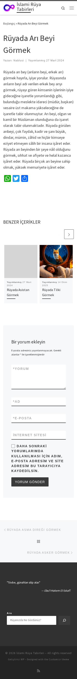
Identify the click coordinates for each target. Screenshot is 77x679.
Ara (9, 613)
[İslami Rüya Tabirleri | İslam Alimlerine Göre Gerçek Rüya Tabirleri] (9, 7)
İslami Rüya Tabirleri (30, 653)
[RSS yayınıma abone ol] (38, 670)
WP (22, 659)
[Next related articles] (69, 234)
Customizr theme (59, 659)
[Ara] (64, 620)
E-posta (22, 418)
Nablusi (18, 60)
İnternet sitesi (29, 435)
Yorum (21, 369)
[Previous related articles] (59, 234)
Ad (16, 401)
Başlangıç (9, 23)
